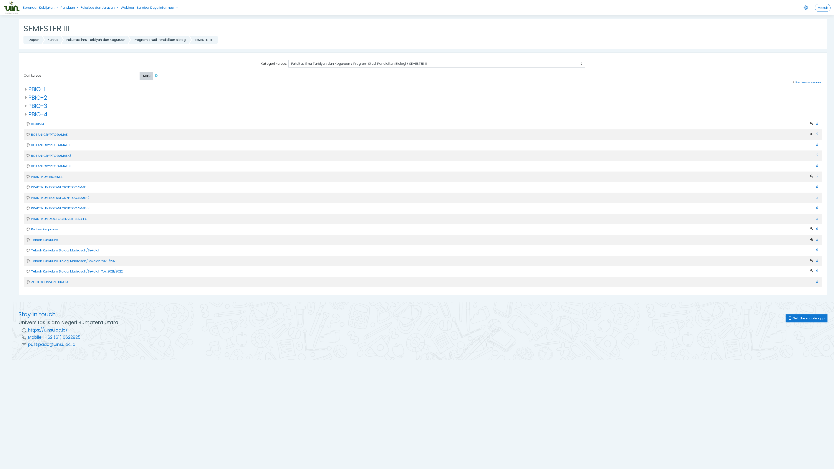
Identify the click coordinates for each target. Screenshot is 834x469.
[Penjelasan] (818, 123)
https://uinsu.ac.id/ (48, 330)
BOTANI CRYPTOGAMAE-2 (51, 155)
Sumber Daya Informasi (156, 7)
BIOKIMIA (37, 124)
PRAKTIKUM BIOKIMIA (47, 176)
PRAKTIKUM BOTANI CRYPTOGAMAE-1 (60, 187)
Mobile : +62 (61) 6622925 (54, 337)
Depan (34, 39)
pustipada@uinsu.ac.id (51, 344)
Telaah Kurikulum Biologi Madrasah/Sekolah (65, 250)
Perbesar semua (809, 82)
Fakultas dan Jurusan (98, 7)
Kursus (53, 39)
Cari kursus (32, 75)
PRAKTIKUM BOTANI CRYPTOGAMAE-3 (60, 208)
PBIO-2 (37, 98)
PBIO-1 (37, 89)
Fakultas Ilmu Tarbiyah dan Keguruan (95, 39)
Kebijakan (47, 7)
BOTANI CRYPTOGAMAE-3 (51, 166)
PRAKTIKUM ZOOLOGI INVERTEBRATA (59, 218)
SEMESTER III (203, 39)
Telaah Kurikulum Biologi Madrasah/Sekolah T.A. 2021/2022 (77, 271)
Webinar (127, 7)
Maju (147, 75)
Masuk (823, 7)
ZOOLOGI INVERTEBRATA (49, 282)
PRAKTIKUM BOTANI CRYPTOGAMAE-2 (60, 197)
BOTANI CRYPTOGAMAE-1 (50, 145)
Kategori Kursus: (274, 63)
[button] (157, 76)
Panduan (68, 7)
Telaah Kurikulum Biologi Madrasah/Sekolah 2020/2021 (74, 261)
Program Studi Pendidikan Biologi (160, 39)
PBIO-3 (37, 106)
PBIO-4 (38, 114)
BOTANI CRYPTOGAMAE (49, 134)
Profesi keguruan (44, 229)
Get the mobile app (808, 318)
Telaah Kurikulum (44, 240)
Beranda (29, 7)
